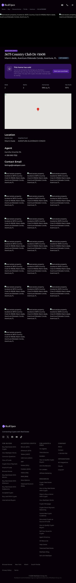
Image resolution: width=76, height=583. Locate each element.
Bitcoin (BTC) (25, 447)
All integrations (63, 462)
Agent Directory (44, 537)
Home (3, 9)
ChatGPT (61, 470)
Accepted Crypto (7, 493)
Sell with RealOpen (45, 555)
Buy (9, 9)
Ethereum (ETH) (26, 450)
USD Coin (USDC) (26, 458)
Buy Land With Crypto (9, 496)
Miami (26, 564)
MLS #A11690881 (41, 9)
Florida (25, 9)
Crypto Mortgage (45, 504)
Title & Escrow (44, 452)
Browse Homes (16, 9)
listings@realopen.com (15, 165)
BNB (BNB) (24, 476)
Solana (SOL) (25, 465)
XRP (22, 462)
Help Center (43, 544)
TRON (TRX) (24, 473)
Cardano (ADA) (26, 469)
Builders (42, 456)
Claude (60, 466)
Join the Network (45, 466)
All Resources (43, 541)
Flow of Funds (6, 460)
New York (18, 564)
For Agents (43, 449)
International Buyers (8, 500)
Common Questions (8, 456)
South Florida (35, 564)
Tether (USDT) (25, 454)
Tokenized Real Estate (46, 548)
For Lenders (43, 469)
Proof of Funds (7, 467)
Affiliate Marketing (45, 473)
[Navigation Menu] (72, 5)
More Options (25, 480)
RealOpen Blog (44, 552)
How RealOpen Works (9, 453)
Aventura (32, 9)
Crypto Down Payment (9, 464)
